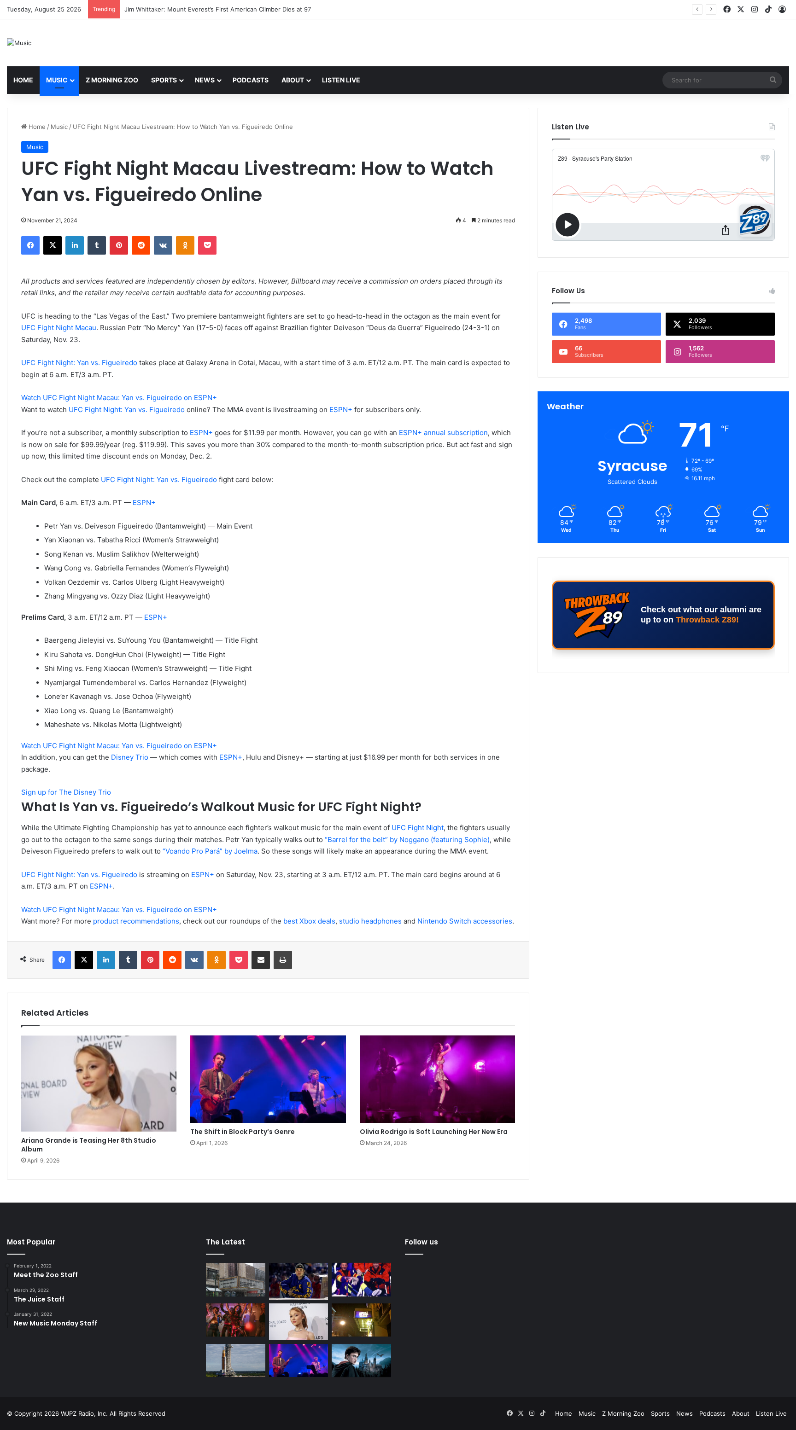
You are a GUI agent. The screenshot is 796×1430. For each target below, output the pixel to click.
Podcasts (251, 80)
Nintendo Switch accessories (464, 921)
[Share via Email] (261, 960)
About (292, 80)
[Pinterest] (119, 245)
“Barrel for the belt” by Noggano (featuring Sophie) (407, 839)
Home (23, 80)
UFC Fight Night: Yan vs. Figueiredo (79, 362)
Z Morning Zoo (112, 80)
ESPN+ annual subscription (443, 432)
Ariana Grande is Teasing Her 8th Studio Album (88, 1145)
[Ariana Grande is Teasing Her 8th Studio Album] (98, 1083)
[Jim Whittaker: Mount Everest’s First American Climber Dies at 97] (361, 1279)
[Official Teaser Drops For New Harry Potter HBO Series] (361, 1361)
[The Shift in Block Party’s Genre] (267, 1079)
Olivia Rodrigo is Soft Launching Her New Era (434, 1131)
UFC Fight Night (418, 827)
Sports (164, 80)
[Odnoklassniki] (185, 245)
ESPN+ (340, 409)
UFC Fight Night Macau (58, 327)
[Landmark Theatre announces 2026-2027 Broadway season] (235, 1279)
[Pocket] (207, 245)
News (205, 80)
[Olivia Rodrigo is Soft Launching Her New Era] (437, 1079)
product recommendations (136, 921)
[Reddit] (141, 245)
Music (57, 80)
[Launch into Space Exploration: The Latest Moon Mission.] (235, 1361)
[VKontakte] (163, 245)
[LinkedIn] (74, 245)
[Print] (283, 960)
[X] (52, 245)
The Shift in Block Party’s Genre (242, 1131)
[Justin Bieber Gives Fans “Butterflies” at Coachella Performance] (298, 1281)
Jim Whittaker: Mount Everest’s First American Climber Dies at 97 (217, 9)
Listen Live (341, 80)
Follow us (421, 1242)
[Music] (19, 43)
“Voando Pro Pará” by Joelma (210, 851)
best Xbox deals (309, 921)
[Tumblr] (97, 245)
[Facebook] (30, 245)
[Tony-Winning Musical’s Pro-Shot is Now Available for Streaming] (361, 1320)
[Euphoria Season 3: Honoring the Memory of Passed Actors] (235, 1320)
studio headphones (371, 921)
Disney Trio (129, 757)
